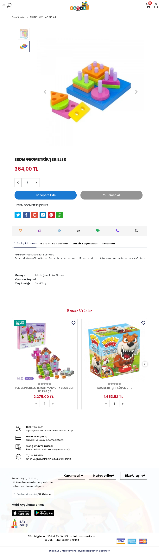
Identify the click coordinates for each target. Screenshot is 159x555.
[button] (45, 91)
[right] (145, 364)
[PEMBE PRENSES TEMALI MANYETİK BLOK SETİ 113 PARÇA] (44, 351)
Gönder (47, 494)
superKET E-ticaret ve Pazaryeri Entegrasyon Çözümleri (79, 550)
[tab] (25, 244)
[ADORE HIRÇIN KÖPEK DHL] (114, 351)
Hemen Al (113, 195)
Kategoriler (102, 475)
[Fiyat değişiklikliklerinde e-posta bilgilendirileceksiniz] (99, 230)
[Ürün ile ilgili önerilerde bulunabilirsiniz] (137, 230)
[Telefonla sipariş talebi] (118, 230)
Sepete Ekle (48, 195)
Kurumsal (72, 475)
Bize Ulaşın (134, 475)
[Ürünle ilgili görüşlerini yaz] (60, 230)
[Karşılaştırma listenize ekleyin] (79, 230)
